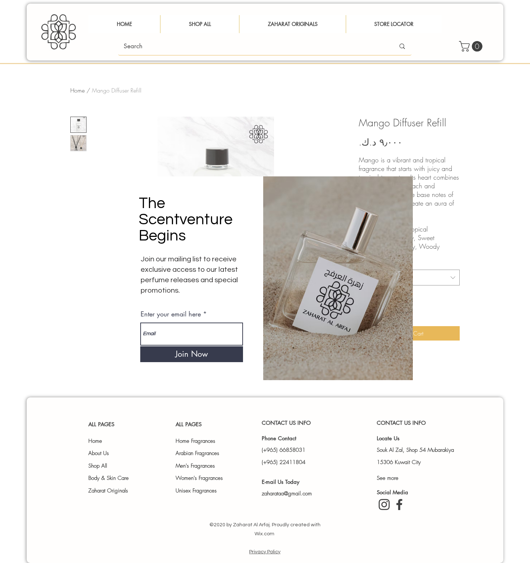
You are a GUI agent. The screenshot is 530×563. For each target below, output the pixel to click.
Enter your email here (171, 314)
